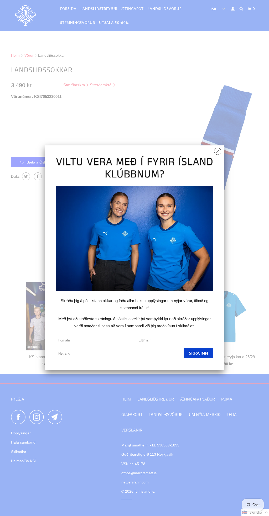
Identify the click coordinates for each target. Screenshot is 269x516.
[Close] (217, 150)
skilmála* (186, 326)
